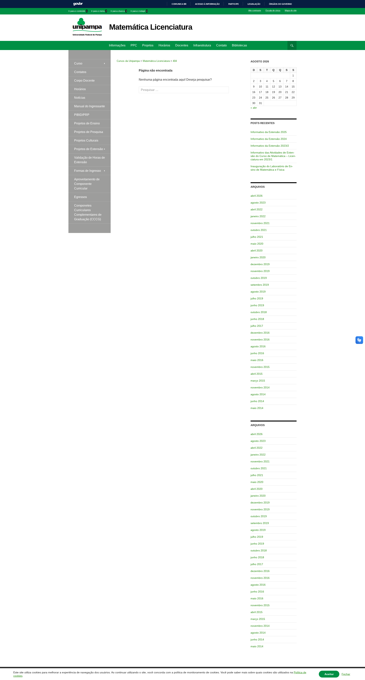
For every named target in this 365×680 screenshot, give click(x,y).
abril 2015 (257, 373)
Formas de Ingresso (87, 170)
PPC (134, 45)
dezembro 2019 (260, 264)
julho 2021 (257, 236)
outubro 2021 (259, 229)
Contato (221, 45)
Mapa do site (291, 10)
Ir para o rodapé (139, 11)
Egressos (80, 197)
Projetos (147, 45)
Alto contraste (254, 10)
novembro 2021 (260, 223)
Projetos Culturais (86, 140)
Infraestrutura (202, 45)
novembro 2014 (260, 387)
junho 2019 (257, 305)
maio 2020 (257, 243)
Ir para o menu (99, 11)
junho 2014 (257, 401)
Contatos (80, 72)
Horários (164, 45)
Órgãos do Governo (280, 4)
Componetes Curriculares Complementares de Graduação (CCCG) (88, 212)
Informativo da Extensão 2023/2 (270, 145)
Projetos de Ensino (87, 123)
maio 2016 (257, 360)
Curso (78, 63)
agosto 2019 (258, 291)
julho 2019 (257, 298)
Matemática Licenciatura (150, 27)
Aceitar (329, 674)
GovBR (78, 4)
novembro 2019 (260, 271)
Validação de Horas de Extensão (89, 160)
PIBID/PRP (81, 114)
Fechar (346, 674)
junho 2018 (257, 319)
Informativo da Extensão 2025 (269, 132)
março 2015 (258, 380)
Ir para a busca (119, 11)
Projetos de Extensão (88, 149)
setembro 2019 (260, 284)
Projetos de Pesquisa (88, 132)
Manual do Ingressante (89, 106)
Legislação (254, 4)
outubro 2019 (259, 277)
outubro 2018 (259, 312)
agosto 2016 (258, 346)
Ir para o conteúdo (77, 11)
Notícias (79, 97)
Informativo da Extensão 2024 (269, 138)
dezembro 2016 (260, 332)
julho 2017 (257, 325)
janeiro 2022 (258, 216)
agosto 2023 (258, 202)
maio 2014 (257, 408)
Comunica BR (179, 4)
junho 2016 (257, 353)
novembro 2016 (260, 339)
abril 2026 (257, 195)
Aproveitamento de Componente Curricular (87, 184)
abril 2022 (257, 209)
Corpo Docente (84, 80)
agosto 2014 (258, 394)
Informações (117, 45)
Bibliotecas (239, 45)
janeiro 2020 (258, 257)
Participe (233, 4)
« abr (254, 107)
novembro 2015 (260, 366)
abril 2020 (257, 250)
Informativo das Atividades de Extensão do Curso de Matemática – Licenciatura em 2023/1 (273, 156)
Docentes (181, 45)
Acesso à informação (207, 4)
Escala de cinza (273, 10)
